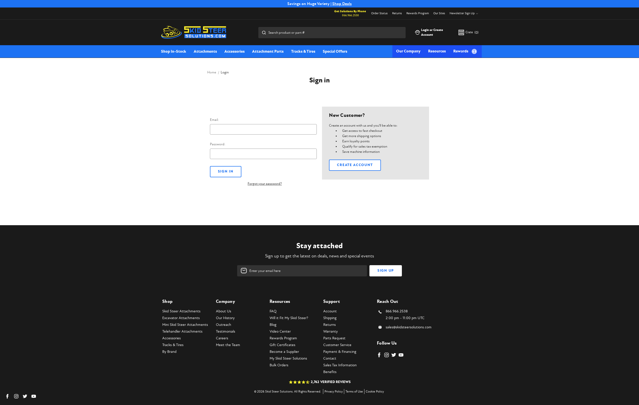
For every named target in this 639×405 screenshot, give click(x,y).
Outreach (223, 324)
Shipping (329, 318)
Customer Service (337, 345)
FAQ (273, 311)
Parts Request (334, 338)
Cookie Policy (375, 392)
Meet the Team (228, 345)
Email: (214, 120)
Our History (225, 318)
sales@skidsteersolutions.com (409, 327)
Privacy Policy (333, 392)
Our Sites (439, 13)
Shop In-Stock (173, 51)
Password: (217, 144)
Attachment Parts (268, 51)
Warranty (330, 331)
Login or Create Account (432, 32)
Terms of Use (354, 392)
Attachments (205, 51)
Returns (397, 13)
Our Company (408, 51)
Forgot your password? (265, 184)
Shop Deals (342, 3)
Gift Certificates (282, 345)
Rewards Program (417, 13)
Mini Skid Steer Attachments (185, 324)
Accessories (234, 51)
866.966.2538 (350, 15)
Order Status (379, 13)
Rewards (460, 51)
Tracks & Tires (303, 51)
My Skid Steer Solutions (288, 358)
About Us (223, 311)
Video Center (280, 331)
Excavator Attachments (181, 318)
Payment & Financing (339, 351)
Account (330, 311)
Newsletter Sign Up (462, 13)
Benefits (329, 372)
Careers (222, 338)
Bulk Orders (279, 365)
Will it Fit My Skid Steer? (289, 318)
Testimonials (225, 331)
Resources (437, 51)
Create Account (355, 165)
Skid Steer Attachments (181, 311)
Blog (273, 324)
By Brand (169, 351)
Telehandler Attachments (182, 331)
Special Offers (335, 51)
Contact (329, 358)
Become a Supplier (284, 351)
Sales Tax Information (340, 365)
